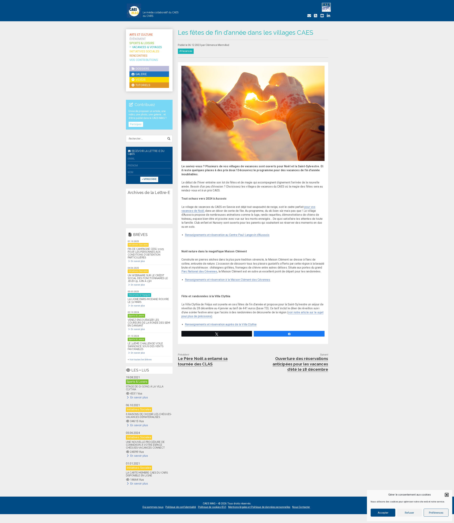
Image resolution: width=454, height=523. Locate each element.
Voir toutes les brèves (140, 359)
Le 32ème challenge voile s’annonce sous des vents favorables (145, 346)
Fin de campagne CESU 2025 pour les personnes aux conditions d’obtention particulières (146, 253)
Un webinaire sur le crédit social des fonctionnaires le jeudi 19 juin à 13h (148, 278)
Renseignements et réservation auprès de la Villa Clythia (221, 324)
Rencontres (138, 55)
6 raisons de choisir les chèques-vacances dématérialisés (149, 415)
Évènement (137, 39)
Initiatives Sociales (144, 51)
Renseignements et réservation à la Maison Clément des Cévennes (227, 279)
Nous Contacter (301, 507)
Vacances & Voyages (147, 47)
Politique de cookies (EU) (212, 507)
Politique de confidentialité (180, 507)
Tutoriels (142, 85)
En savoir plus (137, 261)
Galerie (141, 74)
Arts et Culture (141, 34)
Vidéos (140, 79)
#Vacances (185, 51)
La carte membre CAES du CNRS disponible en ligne (147, 474)
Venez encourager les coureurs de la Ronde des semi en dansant (149, 322)
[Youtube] (322, 16)
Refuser (409, 512)
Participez (136, 124)
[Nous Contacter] (309, 16)
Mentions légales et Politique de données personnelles (259, 507)
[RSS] (315, 16)
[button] (447, 495)
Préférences (436, 512)
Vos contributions (143, 60)
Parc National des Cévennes (199, 271)
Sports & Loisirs (141, 43)
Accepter (383, 512)
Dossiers (142, 68)
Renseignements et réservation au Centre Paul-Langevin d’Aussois (227, 235)
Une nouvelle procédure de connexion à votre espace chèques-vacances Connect (145, 445)
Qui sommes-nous (152, 507)
